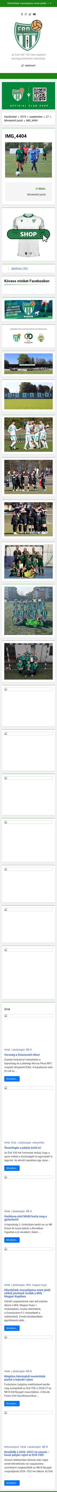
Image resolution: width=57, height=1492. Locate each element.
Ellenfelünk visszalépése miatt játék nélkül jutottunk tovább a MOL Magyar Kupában (25, 3)
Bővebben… (12, 1079)
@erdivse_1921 (19, 268)
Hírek (7, 1049)
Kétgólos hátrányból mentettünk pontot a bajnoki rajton (24, 1378)
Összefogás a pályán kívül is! (22, 1147)
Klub (13, 1142)
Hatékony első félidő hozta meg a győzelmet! (25, 1218)
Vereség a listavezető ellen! (22, 1054)
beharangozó (11, 1446)
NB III (29, 1049)
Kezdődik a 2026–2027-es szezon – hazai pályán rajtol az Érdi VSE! (27, 1453)
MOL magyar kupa (36, 1284)
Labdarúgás (18, 1049)
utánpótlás (38, 1142)
